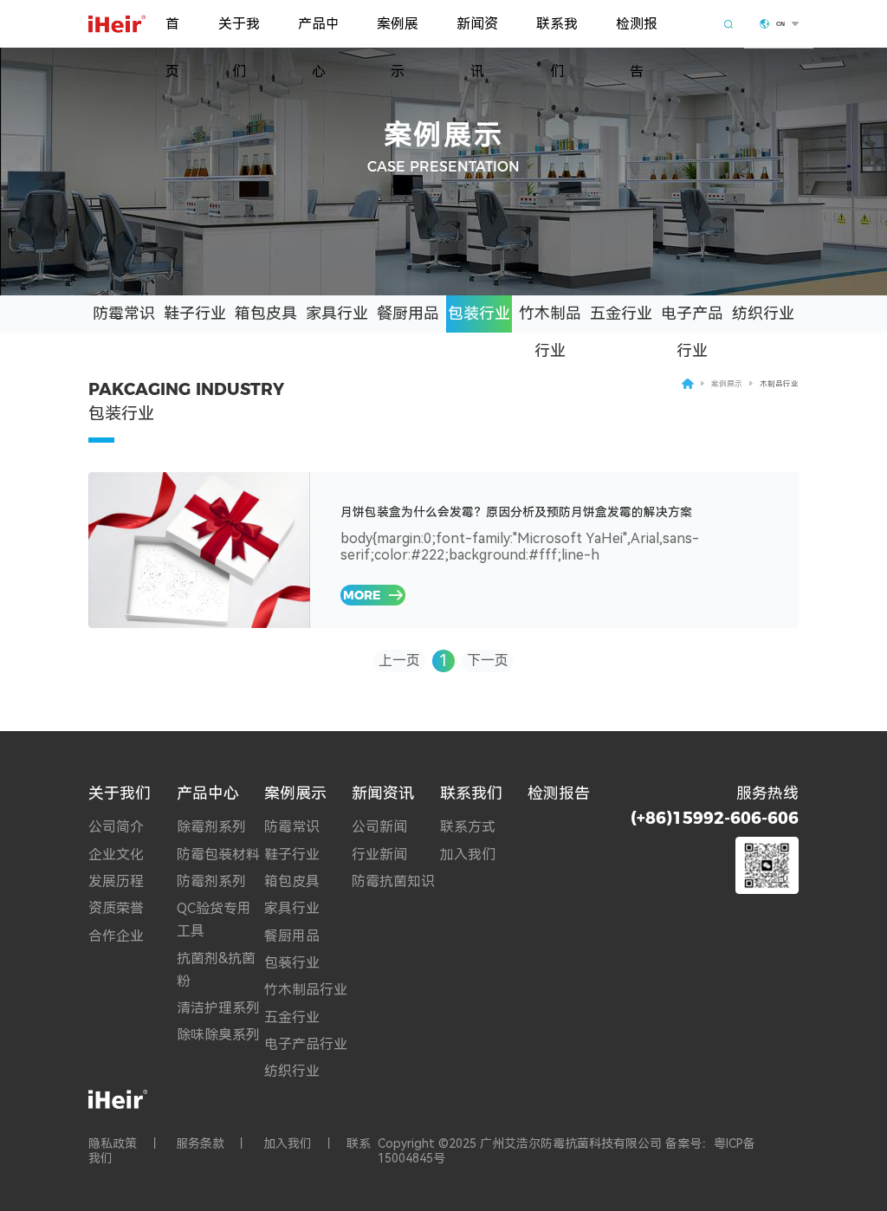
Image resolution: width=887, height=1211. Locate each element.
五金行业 (621, 313)
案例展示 (397, 32)
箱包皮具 (266, 313)
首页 (172, 32)
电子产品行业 (692, 318)
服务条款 (200, 1143)
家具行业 (337, 313)
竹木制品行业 (550, 318)
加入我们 (287, 1143)
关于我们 (239, 32)
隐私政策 (112, 1143)
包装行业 (479, 313)
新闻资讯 (477, 32)
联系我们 (557, 32)
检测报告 (636, 32)
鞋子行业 (195, 313)
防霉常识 (124, 313)
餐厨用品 (408, 313)
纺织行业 (763, 313)
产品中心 (319, 32)
